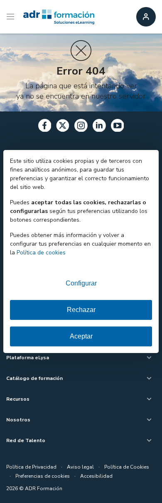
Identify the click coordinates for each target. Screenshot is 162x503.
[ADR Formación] (58, 17)
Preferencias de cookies (42, 476)
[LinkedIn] (99, 127)
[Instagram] (81, 127)
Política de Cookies (126, 467)
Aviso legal (80, 467)
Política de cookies (41, 252)
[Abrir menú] (11, 17)
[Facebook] (45, 127)
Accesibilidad (96, 476)
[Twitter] (62, 127)
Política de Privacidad (31, 467)
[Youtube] (117, 127)
